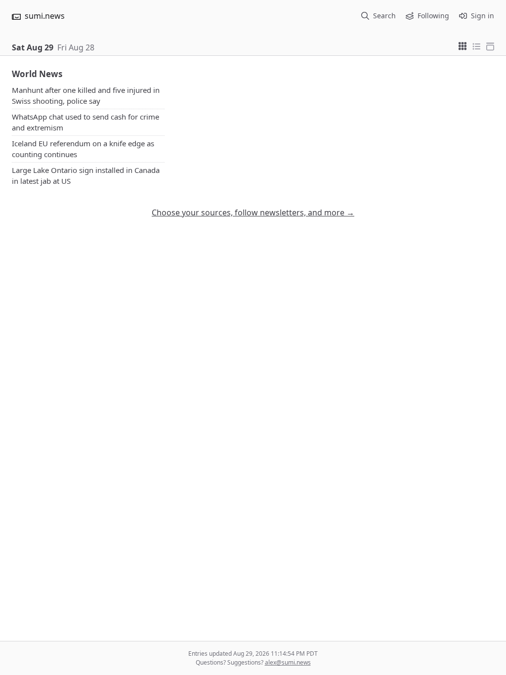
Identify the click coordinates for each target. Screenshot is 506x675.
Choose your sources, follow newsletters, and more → (253, 212)
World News (37, 74)
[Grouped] (462, 45)
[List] (476, 45)
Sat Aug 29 (32, 47)
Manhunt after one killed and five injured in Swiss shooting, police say (86, 95)
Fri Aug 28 (75, 47)
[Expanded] (490, 45)
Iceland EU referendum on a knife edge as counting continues (83, 149)
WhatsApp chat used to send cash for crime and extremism (85, 122)
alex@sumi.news (288, 662)
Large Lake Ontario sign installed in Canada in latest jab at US (86, 175)
